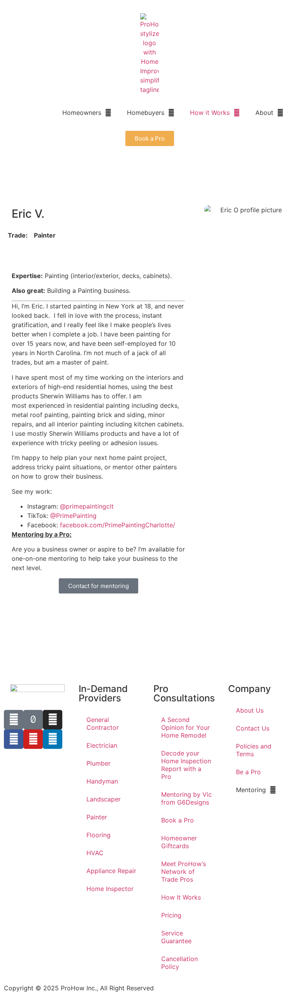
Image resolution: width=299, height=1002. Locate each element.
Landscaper (103, 799)
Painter (96, 817)
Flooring (98, 835)
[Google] (13, 719)
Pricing (171, 915)
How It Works (181, 897)
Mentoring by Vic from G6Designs (186, 798)
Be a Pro (248, 772)
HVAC (95, 853)
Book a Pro (177, 820)
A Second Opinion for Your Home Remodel (185, 727)
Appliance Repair (111, 871)
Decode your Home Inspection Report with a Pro (186, 764)
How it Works (210, 112)
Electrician (101, 745)
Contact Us (252, 728)
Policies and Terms (253, 750)
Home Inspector (110, 889)
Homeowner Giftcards (179, 842)
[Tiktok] (33, 719)
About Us (250, 710)
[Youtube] (33, 739)
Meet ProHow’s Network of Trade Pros (183, 871)
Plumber (98, 763)
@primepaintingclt (88, 506)
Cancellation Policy (179, 962)
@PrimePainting (73, 515)
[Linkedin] (52, 739)
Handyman (102, 781)
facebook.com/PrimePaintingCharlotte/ (117, 525)
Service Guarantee (176, 937)
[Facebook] (13, 739)
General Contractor (102, 723)
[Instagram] (52, 719)
